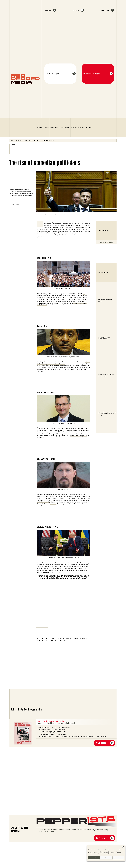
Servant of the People (60, 564)
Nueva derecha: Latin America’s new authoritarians (106, 375)
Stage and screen (26, 140)
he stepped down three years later (74, 367)
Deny (106, 857)
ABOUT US (47, 10)
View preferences (118, 857)
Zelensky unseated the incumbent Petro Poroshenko (58, 570)
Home (11, 140)
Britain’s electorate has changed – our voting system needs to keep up (107, 413)
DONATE (76, 10)
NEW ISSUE (105, 10)
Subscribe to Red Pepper (91, 73)
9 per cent (53, 504)
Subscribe (80, 576)
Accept (94, 857)
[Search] (74, 73)
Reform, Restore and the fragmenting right (104, 337)
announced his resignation (78, 436)
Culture (17, 140)
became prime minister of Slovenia (77, 430)
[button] (123, 847)
